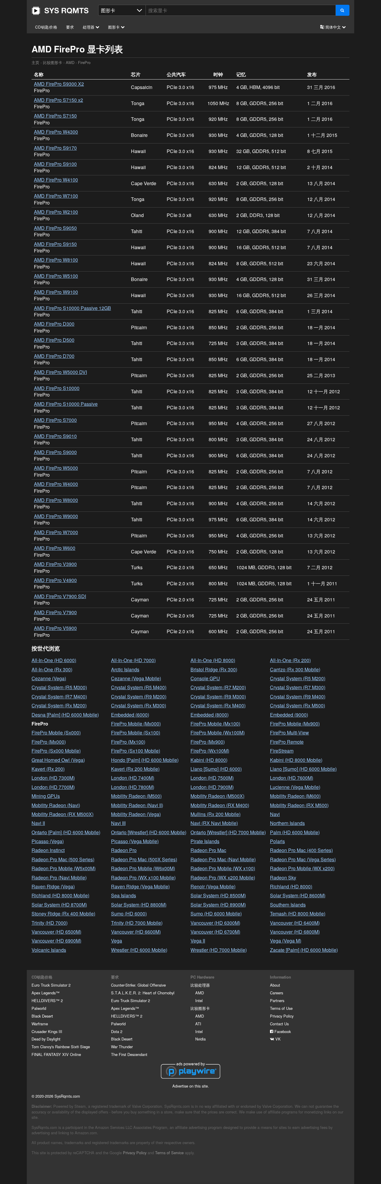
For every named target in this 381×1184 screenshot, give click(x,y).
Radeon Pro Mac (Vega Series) (303, 859)
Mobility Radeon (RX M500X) (62, 814)
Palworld (39, 1008)
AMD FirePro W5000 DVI (60, 372)
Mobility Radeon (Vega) (136, 814)
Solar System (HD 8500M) (218, 895)
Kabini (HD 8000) (208, 759)
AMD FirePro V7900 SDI (60, 596)
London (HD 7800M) (132, 787)
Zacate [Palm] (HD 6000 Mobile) (304, 949)
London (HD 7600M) (291, 777)
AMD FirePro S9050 (55, 227)
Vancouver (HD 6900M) (56, 940)
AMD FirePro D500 (54, 339)
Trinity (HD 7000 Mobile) (137, 922)
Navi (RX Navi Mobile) (214, 823)
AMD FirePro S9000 (55, 452)
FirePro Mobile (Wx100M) (217, 732)
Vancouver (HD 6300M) (215, 922)
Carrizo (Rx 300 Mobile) (295, 669)
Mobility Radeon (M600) (295, 796)
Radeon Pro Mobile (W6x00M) (143, 868)
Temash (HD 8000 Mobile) (297, 913)
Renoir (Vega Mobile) (212, 886)
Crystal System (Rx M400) (218, 705)
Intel (199, 1000)
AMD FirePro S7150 (55, 115)
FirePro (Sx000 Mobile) (56, 750)
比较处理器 (200, 985)
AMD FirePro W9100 (56, 291)
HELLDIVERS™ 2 (47, 1000)
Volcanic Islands (49, 949)
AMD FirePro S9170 (55, 147)
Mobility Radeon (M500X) (217, 796)
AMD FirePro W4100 (56, 179)
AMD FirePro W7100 (56, 195)
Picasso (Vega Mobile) (135, 841)
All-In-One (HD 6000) (54, 660)
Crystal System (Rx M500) (297, 705)
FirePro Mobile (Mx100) (215, 723)
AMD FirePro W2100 (56, 211)
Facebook (282, 1031)
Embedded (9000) (289, 714)
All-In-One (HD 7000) (133, 660)
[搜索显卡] (342, 10)
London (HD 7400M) (132, 777)
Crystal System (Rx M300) (138, 705)
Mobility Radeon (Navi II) (137, 805)
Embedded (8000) (209, 714)
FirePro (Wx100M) (209, 750)
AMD (70, 62)
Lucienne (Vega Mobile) (295, 787)
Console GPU (205, 678)
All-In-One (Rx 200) (290, 660)
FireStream (281, 750)
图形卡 (114, 27)
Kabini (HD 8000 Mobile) (296, 759)
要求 (70, 27)
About (275, 985)
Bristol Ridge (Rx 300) (213, 669)
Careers (276, 993)
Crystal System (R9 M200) (138, 696)
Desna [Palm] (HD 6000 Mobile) (65, 714)
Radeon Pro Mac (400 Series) (301, 850)
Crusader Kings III (47, 1031)
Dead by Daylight (46, 1039)
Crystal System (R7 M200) (218, 687)
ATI (198, 1024)
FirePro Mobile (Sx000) (56, 732)
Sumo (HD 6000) (129, 913)
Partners (277, 1000)
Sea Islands (123, 895)
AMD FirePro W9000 (56, 516)
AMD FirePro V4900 (55, 580)
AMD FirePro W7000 (56, 532)
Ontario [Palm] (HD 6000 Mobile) (66, 832)
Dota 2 (116, 1031)
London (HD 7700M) (53, 787)
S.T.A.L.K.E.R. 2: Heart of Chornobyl (142, 993)
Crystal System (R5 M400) (138, 687)
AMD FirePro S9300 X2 (59, 83)
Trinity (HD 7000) (50, 922)
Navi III (118, 823)
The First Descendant (129, 1054)
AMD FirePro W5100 (56, 275)
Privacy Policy (281, 1016)
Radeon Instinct (48, 850)
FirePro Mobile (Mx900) (295, 723)
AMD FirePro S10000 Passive (66, 403)
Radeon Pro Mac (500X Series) (144, 859)
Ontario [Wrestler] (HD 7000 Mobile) (228, 832)
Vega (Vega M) (285, 940)
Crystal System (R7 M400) (59, 696)
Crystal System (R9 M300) (218, 696)
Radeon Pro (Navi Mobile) (59, 877)
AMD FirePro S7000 (55, 419)
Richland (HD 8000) (291, 886)
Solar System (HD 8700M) (59, 904)
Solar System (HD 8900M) (218, 904)
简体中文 (333, 27)
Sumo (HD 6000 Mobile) (216, 913)
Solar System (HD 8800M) (138, 904)
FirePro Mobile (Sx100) (135, 732)
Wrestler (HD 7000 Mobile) (218, 949)
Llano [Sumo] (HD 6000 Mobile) (303, 768)
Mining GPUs (46, 796)
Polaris (277, 841)
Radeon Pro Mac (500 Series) (63, 859)
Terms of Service (169, 1152)
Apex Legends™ (46, 993)
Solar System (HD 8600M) (297, 895)
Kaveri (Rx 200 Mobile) (135, 768)
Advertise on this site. (190, 1086)
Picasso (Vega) (48, 841)
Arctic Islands (125, 669)
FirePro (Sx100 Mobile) (135, 750)
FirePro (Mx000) (49, 741)
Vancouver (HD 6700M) (215, 931)
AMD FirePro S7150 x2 (58, 99)
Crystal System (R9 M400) (297, 696)
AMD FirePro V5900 (55, 628)
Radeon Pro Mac (208, 850)
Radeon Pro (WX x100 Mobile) (143, 877)
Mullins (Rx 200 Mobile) (215, 814)
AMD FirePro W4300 (56, 131)
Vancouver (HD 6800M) (295, 931)
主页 (60, 10)
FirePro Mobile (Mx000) (136, 723)
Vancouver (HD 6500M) (56, 931)
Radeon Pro (124, 850)
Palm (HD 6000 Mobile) (295, 832)
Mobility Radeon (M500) (136, 796)
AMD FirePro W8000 (56, 500)
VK (277, 1039)
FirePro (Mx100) (128, 741)
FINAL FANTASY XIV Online (56, 1054)
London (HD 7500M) (212, 777)
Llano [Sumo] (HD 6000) (216, 768)
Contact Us (279, 1024)
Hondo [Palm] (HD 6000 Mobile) (145, 759)
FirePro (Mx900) (207, 741)
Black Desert (42, 1016)
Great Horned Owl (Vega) (58, 759)
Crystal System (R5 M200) (297, 678)
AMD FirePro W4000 (56, 484)
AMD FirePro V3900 (55, 564)
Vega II (197, 940)
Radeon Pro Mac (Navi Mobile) (223, 859)
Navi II (38, 823)
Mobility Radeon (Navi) (56, 805)
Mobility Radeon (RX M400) (219, 805)
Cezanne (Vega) (49, 678)
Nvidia (200, 1039)
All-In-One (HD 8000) (212, 660)
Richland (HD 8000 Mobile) (60, 895)
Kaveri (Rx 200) (48, 768)
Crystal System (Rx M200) (59, 705)
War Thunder (122, 1046)
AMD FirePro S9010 (55, 436)
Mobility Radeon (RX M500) (299, 805)
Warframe (40, 1024)
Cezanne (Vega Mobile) (136, 678)
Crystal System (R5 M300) (59, 687)
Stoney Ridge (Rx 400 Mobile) (63, 913)
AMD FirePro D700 (54, 355)
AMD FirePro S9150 (55, 244)
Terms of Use (281, 1008)
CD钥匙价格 (46, 27)
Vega (116, 940)
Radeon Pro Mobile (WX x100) (222, 868)
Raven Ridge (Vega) (53, 886)
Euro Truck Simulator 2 (51, 985)
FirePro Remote (287, 741)
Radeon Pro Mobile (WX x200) (302, 868)
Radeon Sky (283, 877)
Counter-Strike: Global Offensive (138, 985)
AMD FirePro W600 (54, 548)
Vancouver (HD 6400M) (295, 922)
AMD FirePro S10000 (56, 388)
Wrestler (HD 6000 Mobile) (139, 949)
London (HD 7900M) (212, 787)
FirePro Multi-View (289, 732)
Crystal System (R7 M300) (297, 687)
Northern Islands (287, 823)
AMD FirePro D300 (54, 323)
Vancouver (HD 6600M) (136, 931)
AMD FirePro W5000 (56, 467)
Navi (275, 814)
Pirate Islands (204, 841)
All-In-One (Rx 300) (52, 669)
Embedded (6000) (130, 714)
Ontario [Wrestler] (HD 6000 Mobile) (148, 832)
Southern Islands (288, 904)
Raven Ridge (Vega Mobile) (140, 886)
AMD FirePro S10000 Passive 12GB (72, 308)
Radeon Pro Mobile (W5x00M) (64, 868)
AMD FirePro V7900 (55, 612)
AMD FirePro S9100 (55, 163)
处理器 (89, 27)
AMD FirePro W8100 (56, 259)
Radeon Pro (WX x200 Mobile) (222, 877)
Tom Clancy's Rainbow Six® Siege (61, 1046)
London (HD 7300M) (53, 777)
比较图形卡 (52, 62)
